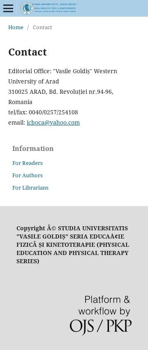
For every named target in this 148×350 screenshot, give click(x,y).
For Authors (27, 175)
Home (15, 27)
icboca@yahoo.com (53, 122)
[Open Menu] (8, 8)
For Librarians (30, 187)
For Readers (27, 163)
